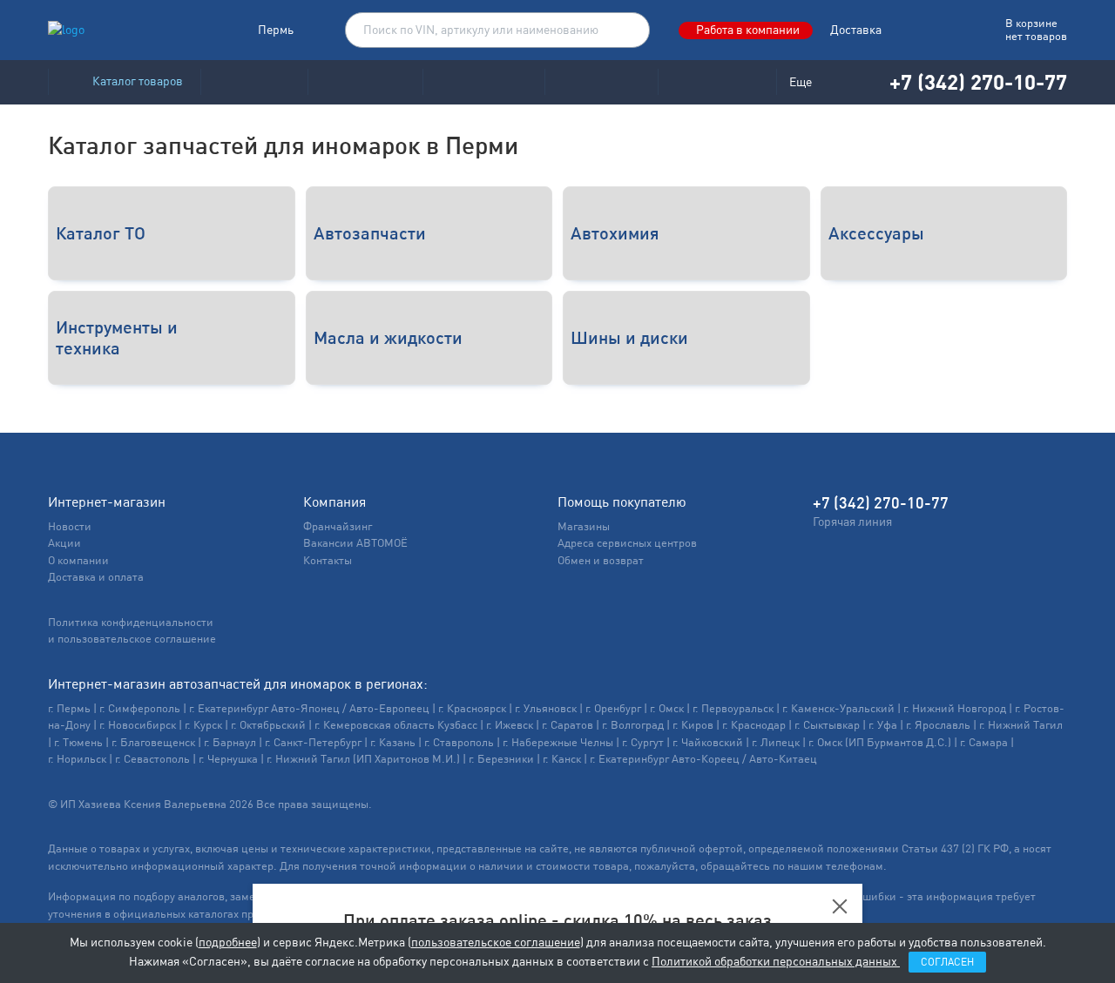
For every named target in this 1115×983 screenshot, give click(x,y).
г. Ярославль (938, 724)
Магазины (584, 526)
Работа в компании (748, 30)
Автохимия (615, 233)
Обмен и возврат (601, 560)
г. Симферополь (139, 708)
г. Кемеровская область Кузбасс (395, 724)
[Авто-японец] (364, 82)
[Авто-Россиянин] (717, 82)
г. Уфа (882, 724)
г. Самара (984, 742)
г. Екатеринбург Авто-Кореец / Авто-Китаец (703, 758)
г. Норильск (77, 758)
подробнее (228, 942)
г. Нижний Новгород (954, 708)
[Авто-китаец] (601, 82)
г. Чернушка (228, 758)
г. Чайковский (707, 742)
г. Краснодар (754, 724)
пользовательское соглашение (495, 942)
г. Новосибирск (137, 724)
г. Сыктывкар (827, 724)
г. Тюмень (78, 742)
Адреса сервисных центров (627, 542)
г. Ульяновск (546, 708)
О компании (78, 560)
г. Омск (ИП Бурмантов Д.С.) (879, 742)
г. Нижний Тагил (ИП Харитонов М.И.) (363, 758)
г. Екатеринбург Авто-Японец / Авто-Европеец (309, 708)
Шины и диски (629, 337)
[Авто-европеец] (483, 82)
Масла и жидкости (388, 337)
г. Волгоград (633, 724)
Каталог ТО (100, 233)
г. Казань (393, 742)
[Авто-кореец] (253, 82)
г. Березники (501, 758)
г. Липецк (776, 742)
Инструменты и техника (117, 337)
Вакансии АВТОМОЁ (355, 542)
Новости (69, 526)
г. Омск (667, 708)
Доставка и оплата (96, 576)
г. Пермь (69, 708)
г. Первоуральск (733, 708)
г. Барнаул (230, 742)
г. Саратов (567, 724)
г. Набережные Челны (558, 742)
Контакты (327, 560)
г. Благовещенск (153, 742)
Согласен (947, 962)
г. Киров (692, 724)
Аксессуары (876, 233)
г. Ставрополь (459, 742)
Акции (64, 542)
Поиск (628, 30)
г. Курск (203, 724)
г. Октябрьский (268, 724)
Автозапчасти (370, 233)
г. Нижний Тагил (1021, 724)
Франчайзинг (337, 526)
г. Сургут (643, 742)
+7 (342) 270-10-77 (978, 81)
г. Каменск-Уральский (838, 708)
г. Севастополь (152, 758)
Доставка (856, 30)
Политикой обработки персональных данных (776, 961)
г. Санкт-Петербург (313, 742)
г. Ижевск (509, 724)
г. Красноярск (472, 708)
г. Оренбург (613, 708)
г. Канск (562, 758)
